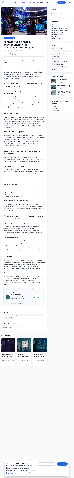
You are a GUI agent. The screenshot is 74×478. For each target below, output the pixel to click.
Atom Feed (55, 108)
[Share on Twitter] (12, 54)
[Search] (69, 13)
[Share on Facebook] (10, 54)
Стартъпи (56, 66)
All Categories (56, 24)
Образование (38, 315)
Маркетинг (65, 61)
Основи (67, 51)
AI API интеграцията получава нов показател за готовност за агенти (63, 80)
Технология (65, 66)
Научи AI (55, 36)
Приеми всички (62, 464)
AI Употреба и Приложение (60, 30)
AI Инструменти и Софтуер (60, 28)
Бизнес (12, 315)
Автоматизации (9, 317)
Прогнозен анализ (58, 64)
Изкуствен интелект (58, 32)
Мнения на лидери (58, 38)
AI (6, 315)
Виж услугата (36, 297)
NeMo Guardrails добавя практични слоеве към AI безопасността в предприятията (63, 86)
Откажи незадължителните (46, 464)
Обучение (56, 61)
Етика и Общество (58, 34)
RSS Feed (55, 106)
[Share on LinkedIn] (15, 54)
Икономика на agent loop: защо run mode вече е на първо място (64, 92)
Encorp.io (6, 76)
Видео (55, 69)
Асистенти (29, 315)
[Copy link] (17, 54)
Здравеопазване (58, 59)
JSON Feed (56, 110)
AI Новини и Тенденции (9, 38)
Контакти (61, 2)
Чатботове (20, 315)
